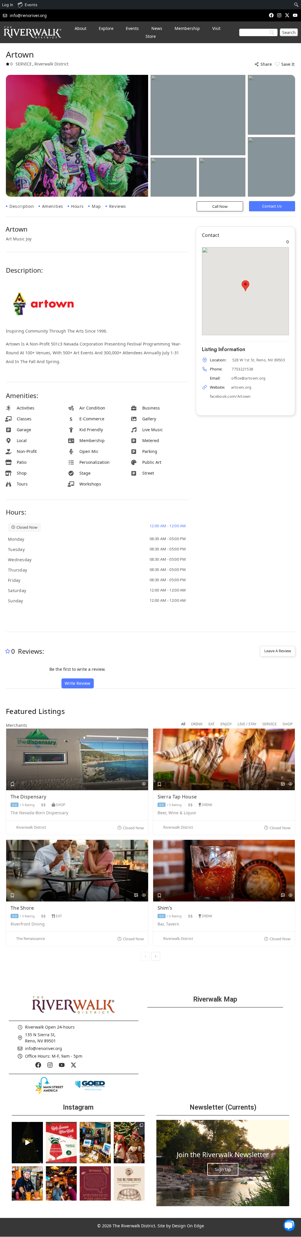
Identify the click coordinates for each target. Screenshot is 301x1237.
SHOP (60, 804)
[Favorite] (12, 784)
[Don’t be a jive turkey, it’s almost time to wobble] (95, 1186)
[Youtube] (295, 15)
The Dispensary (29, 796)
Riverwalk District (31, 827)
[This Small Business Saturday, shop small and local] (95, 1142)
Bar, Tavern (168, 924)
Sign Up (223, 1169)
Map (96, 206)
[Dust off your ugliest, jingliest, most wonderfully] (61, 1142)
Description (21, 206)
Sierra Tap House (178, 796)
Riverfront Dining (28, 924)
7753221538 (242, 369)
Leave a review (277, 650)
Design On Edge (188, 1225)
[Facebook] (271, 15)
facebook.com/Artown (230, 396)
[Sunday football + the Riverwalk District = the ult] (61, 1186)
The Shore (23, 908)
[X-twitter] (287, 15)
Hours (77, 206)
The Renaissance (30, 938)
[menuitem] (296, 4)
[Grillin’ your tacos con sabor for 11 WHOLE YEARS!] (27, 1186)
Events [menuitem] (31, 4)
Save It (288, 64)
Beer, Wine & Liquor (177, 812)
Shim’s (166, 908)
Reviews (117, 206)
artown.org (241, 387)
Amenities (52, 206)
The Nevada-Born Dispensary (39, 812)
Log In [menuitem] (7, 4)
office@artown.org (248, 378)
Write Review (77, 683)
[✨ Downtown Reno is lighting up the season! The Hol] (129, 1142)
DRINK (207, 804)
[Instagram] (279, 15)
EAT (59, 916)
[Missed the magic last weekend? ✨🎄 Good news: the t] (27, 1142)
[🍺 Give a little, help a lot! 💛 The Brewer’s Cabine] (129, 1186)
